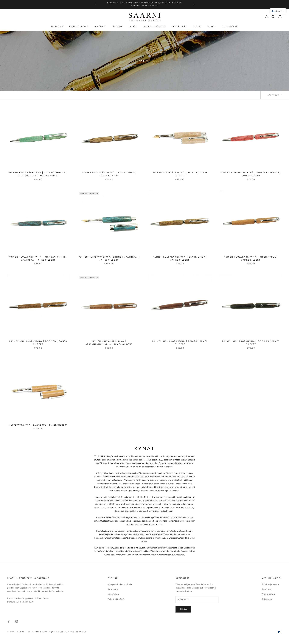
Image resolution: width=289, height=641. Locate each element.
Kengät (118, 26)
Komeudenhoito (155, 26)
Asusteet (101, 26)
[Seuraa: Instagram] (16, 621)
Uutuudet (56, 26)
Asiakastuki (267, 599)
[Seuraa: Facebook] (8, 621)
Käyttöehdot (114, 594)
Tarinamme (113, 589)
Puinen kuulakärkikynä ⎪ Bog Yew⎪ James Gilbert (38, 342)
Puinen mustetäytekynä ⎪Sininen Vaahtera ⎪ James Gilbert (109, 258)
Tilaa (183, 609)
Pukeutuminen (79, 26)
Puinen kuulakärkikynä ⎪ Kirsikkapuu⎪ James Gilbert (251, 258)
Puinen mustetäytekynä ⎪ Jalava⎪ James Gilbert (179, 174)
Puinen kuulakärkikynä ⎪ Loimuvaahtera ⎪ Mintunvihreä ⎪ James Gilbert (38, 174)
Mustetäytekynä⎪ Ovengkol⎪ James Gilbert (38, 425)
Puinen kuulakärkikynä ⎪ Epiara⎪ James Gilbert (180, 342)
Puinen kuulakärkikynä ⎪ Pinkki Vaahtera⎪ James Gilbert (251, 174)
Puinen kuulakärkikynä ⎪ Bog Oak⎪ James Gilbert (250, 342)
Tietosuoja (266, 589)
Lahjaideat (179, 26)
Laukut (133, 26)
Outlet (197, 26)
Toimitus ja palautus (271, 584)
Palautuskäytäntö (116, 599)
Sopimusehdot (268, 594)
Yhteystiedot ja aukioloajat (120, 584)
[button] (278, 11)
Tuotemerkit (230, 26)
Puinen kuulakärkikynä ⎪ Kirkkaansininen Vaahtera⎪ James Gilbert (38, 258)
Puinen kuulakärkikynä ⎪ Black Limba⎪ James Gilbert (109, 174)
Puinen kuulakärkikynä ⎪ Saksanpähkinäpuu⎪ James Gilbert (109, 342)
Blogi (212, 26)
